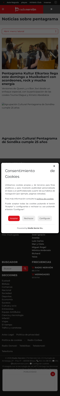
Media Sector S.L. (35, 228)
